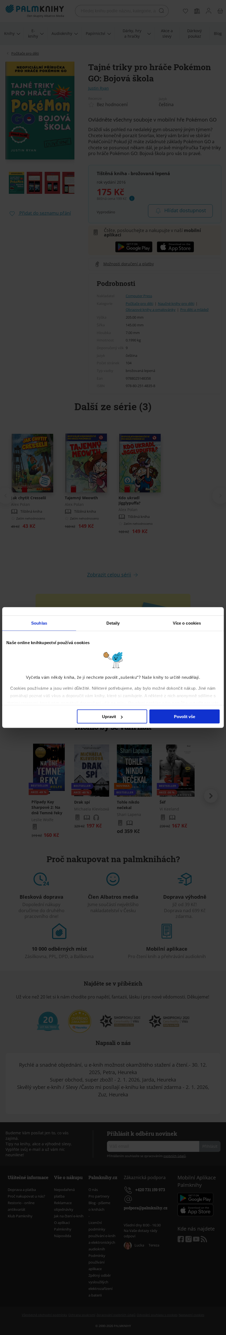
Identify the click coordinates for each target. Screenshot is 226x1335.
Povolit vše (184, 716)
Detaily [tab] (113, 623)
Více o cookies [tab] (187, 623)
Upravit (109, 716)
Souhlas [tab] (39, 623)
